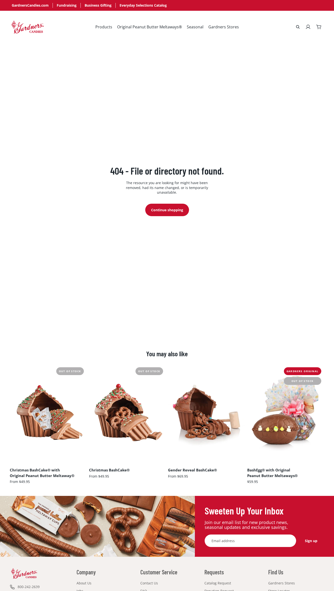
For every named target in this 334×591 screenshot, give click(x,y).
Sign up (311, 540)
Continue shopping (167, 210)
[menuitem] (103, 27)
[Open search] (297, 27)
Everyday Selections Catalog (143, 5)
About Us (84, 583)
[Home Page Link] (27, 27)
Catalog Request (217, 583)
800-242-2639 (29, 586)
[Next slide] (79, 412)
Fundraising (67, 5)
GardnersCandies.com (30, 5)
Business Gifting (98, 5)
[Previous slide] (17, 412)
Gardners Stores (281, 583)
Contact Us (149, 583)
